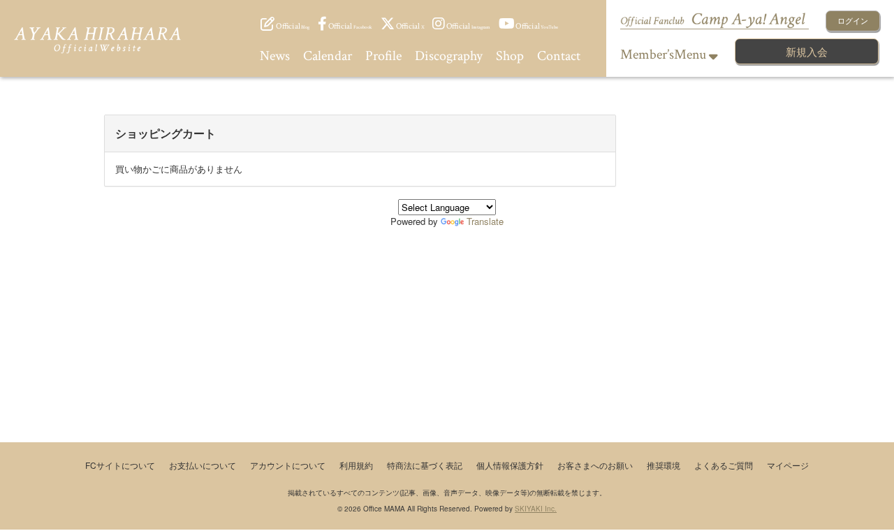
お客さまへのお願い (595, 465)
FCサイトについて (120, 465)
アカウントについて (287, 465)
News (275, 56)
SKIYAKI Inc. (536, 509)
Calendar (327, 56)
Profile (383, 56)
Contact (558, 56)
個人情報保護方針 (509, 465)
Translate (485, 221)
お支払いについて (202, 465)
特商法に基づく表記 (424, 465)
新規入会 (807, 51)
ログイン (852, 20)
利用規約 (356, 465)
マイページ (788, 465)
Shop (510, 56)
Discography (449, 56)
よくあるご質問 (723, 465)
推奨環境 (663, 465)
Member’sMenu (664, 54)
